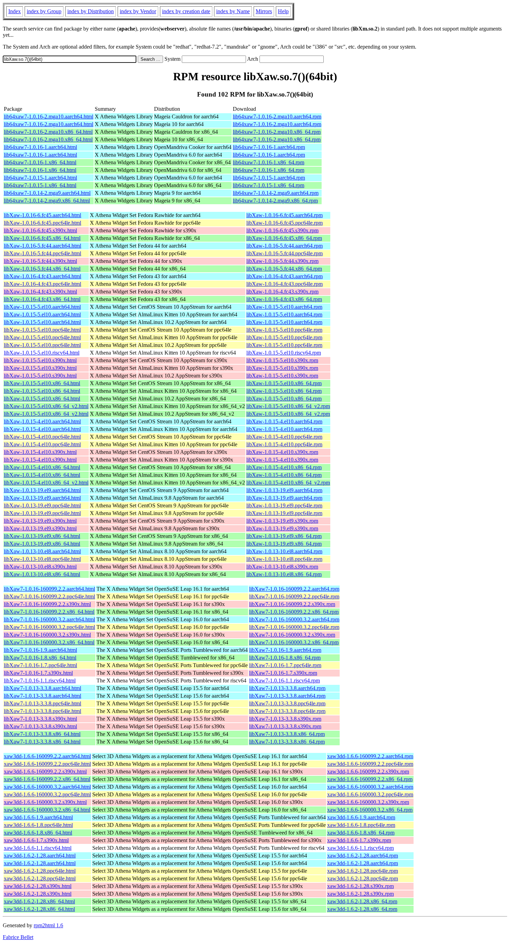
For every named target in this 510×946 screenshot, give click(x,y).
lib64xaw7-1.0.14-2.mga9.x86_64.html (47, 201)
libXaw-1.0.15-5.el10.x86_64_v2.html (46, 406)
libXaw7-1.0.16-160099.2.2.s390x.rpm (292, 604)
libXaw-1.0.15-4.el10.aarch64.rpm (284, 421)
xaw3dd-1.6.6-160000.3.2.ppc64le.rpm (370, 794)
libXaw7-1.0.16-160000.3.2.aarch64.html (49, 619)
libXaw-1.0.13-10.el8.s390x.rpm (282, 567)
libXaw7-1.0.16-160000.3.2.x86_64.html (49, 642)
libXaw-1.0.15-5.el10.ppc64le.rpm (284, 330)
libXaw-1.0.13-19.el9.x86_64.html (42, 536)
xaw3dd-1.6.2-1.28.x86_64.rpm (362, 901)
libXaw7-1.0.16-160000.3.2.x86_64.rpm (294, 642)
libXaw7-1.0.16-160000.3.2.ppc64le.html (49, 627)
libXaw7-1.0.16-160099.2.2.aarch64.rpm (294, 589)
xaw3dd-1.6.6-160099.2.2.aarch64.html (47, 756)
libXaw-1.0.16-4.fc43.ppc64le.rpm (284, 284)
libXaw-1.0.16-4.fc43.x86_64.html (42, 299)
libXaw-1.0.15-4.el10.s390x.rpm (282, 452)
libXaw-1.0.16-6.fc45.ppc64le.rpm (284, 223)
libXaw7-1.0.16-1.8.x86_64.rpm (285, 658)
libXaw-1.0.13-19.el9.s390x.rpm (282, 521)
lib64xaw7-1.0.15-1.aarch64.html (40, 178)
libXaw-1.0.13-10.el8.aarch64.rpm (284, 551)
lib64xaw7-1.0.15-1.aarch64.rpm (269, 178)
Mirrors (264, 11)
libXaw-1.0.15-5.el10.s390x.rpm (282, 360)
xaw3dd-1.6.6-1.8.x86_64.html (38, 833)
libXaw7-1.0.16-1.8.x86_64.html (40, 658)
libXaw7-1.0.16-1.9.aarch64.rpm (285, 650)
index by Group (44, 11)
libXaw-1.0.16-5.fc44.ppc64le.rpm (284, 253)
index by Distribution (90, 11)
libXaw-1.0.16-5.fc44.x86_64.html (42, 269)
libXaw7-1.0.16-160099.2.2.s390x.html (47, 604)
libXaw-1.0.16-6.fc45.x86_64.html (42, 238)
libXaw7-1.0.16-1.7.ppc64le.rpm (285, 665)
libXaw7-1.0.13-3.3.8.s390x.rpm (285, 719)
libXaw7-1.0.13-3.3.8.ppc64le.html (42, 703)
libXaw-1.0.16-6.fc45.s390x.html (40, 230)
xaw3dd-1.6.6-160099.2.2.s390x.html (45, 771)
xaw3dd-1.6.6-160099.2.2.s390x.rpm (368, 771)
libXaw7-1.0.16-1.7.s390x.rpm (283, 673)
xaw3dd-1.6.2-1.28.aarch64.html (40, 855)
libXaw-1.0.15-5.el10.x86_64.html (42, 383)
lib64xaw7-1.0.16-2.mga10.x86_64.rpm (277, 132)
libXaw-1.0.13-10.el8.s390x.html (40, 567)
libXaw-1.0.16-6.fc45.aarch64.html (42, 215)
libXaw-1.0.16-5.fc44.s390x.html (40, 261)
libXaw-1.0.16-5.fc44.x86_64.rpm (284, 269)
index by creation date (186, 11)
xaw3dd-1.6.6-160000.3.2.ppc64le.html (47, 794)
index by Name (233, 11)
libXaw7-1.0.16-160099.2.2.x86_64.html (49, 612)
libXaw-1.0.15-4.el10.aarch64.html (42, 421)
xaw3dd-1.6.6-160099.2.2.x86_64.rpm (370, 779)
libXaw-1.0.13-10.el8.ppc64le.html (42, 559)
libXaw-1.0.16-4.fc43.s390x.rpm (282, 291)
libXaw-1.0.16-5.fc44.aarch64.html (42, 246)
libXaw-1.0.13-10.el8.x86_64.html (42, 574)
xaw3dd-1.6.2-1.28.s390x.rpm (360, 886)
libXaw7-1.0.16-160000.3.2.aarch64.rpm (294, 619)
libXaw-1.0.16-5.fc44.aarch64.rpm (284, 246)
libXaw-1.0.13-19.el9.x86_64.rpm (284, 536)
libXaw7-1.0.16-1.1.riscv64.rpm (284, 680)
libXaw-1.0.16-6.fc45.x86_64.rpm (284, 238)
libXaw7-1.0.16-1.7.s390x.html (38, 673)
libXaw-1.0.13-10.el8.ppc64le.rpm (284, 559)
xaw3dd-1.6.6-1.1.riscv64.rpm (360, 848)
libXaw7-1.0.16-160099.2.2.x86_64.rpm (294, 612)
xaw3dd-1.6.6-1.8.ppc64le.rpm (361, 825)
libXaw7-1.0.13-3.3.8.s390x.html (40, 719)
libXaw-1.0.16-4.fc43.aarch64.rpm (284, 276)
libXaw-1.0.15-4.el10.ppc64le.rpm (284, 437)
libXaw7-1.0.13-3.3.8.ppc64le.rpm (287, 703)
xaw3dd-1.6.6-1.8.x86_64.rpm (360, 833)
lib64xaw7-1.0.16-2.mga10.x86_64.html (48, 132)
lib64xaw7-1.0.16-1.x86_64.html (40, 162)
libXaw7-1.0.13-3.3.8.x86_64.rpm (287, 734)
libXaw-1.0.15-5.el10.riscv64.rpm (283, 353)
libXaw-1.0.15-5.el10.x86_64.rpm (284, 383)
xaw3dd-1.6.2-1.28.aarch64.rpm (362, 855)
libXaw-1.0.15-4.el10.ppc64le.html (42, 437)
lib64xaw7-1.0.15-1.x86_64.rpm (268, 185)
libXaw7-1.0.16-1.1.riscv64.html (40, 680)
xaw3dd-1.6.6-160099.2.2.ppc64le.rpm (370, 764)
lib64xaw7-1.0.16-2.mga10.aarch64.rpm (277, 116)
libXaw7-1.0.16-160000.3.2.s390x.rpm (292, 635)
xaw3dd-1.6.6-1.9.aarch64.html (38, 817)
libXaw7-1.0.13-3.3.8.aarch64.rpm (287, 688)
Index (14, 11)
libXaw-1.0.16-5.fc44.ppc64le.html (42, 253)
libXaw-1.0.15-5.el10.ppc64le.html (42, 330)
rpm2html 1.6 (48, 925)
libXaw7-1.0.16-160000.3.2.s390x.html (47, 635)
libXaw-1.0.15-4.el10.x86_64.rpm (284, 467)
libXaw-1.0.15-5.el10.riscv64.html (41, 353)
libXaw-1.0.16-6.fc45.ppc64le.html (42, 223)
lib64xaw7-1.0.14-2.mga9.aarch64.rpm (275, 193)
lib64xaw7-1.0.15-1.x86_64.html (40, 185)
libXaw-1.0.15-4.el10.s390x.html (40, 452)
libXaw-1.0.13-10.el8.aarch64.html (42, 551)
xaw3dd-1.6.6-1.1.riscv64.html (37, 848)
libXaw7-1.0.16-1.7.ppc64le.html (40, 665)
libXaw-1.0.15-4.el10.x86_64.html (42, 467)
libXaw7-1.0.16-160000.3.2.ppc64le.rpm (294, 627)
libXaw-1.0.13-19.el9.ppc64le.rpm (284, 505)
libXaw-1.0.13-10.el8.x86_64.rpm (284, 574)
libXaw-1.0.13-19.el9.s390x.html (40, 521)
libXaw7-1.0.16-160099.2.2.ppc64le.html (49, 596)
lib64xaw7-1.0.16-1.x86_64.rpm (268, 162)
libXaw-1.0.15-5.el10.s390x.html (40, 360)
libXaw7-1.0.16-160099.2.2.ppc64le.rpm (294, 596)
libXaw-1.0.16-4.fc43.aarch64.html (42, 276)
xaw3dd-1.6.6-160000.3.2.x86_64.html (47, 810)
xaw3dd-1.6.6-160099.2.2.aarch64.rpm (370, 756)
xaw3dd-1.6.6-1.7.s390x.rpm (359, 840)
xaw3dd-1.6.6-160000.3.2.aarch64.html (47, 787)
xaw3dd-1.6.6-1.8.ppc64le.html (38, 825)
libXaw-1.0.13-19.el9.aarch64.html (42, 490)
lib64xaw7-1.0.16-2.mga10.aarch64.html (48, 116)
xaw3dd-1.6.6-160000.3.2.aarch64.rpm (370, 787)
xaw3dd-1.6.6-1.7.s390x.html (36, 840)
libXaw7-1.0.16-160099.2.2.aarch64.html (49, 589)
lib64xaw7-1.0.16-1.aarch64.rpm (269, 147)
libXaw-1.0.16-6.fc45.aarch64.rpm (284, 215)
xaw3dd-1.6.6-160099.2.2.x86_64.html (47, 779)
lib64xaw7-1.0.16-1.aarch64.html (40, 147)
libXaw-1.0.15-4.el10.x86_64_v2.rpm (288, 483)
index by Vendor (138, 11)
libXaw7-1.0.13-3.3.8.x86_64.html (42, 734)
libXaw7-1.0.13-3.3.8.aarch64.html (42, 688)
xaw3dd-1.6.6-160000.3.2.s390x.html (45, 802)
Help (283, 11)
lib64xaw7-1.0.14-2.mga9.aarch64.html (47, 193)
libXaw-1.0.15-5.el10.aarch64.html (42, 307)
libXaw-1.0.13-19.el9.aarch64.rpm (284, 490)
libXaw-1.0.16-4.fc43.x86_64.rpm (284, 299)
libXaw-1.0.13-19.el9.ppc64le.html (42, 505)
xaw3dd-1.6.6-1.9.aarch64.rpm (361, 817)
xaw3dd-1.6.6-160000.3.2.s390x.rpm (368, 802)
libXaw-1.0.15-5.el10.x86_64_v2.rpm (288, 406)
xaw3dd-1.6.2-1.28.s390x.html (37, 886)
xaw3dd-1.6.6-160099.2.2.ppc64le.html (47, 764)
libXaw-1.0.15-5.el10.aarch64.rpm (284, 307)
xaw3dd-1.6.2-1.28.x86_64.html (39, 901)
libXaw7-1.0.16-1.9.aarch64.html (40, 650)
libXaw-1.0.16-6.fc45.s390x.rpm (282, 230)
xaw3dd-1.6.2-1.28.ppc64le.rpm (362, 871)
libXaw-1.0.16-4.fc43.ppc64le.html (42, 284)
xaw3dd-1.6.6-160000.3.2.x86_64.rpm (370, 810)
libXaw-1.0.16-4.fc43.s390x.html (40, 291)
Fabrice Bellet (18, 937)
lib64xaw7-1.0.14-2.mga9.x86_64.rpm (275, 201)
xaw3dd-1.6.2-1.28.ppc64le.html (40, 871)
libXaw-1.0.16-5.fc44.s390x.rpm (282, 261)
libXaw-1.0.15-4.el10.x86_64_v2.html (46, 483)
